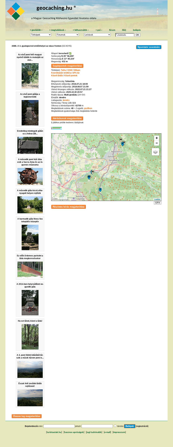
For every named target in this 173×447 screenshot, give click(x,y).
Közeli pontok (70, 75)
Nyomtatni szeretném (149, 47)
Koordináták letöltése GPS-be (65, 73)
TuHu (63, 70)
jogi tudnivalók (94, 432)
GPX (157, 202)
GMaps (76, 70)
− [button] (157, 143)
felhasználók (81, 30)
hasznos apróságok (74, 432)
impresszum (119, 432)
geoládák (36, 30)
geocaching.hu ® (56, 8)
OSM (69, 70)
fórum (112, 30)
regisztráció (142, 426)
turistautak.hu (54, 432)
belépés (137, 30)
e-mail (107, 432)
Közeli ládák (57, 75)
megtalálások (57, 30)
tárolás (120, 426)
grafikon (88, 108)
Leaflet (157, 199)
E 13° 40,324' (68, 59)
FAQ (124, 30)
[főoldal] (16, 12)
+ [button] (157, 138)
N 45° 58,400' (67, 56)
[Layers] (155, 151)
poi (99, 30)
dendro (66, 100)
